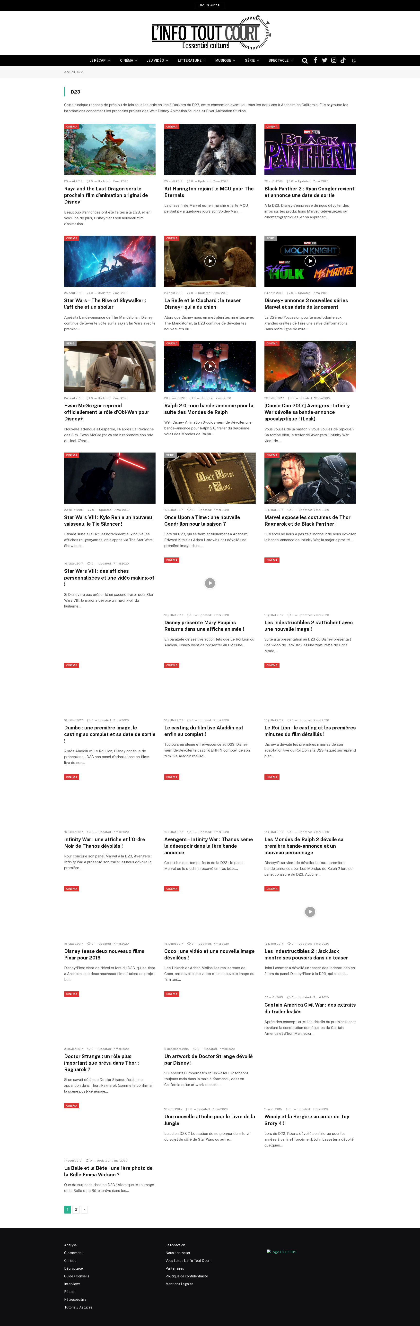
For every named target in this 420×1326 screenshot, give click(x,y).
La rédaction (175, 1245)
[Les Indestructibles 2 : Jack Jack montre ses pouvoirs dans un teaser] (310, 912)
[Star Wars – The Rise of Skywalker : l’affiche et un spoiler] (110, 261)
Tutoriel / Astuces (78, 1307)
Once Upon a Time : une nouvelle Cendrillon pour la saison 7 (202, 520)
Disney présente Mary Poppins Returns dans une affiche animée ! (204, 626)
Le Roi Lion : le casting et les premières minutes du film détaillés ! (310, 731)
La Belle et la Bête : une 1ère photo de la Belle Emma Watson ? (108, 1171)
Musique (223, 60)
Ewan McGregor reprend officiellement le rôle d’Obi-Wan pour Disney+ (106, 412)
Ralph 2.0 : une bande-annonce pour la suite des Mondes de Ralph (208, 409)
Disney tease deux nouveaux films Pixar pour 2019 (104, 954)
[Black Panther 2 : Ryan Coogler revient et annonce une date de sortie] (310, 149)
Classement (73, 1253)
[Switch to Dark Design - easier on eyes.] (353, 60)
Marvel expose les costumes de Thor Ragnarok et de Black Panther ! (307, 520)
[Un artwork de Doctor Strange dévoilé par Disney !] (210, 1017)
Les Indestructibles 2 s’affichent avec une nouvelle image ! (308, 626)
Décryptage (73, 1268)
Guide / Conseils (76, 1276)
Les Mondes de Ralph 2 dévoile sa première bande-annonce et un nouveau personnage (303, 846)
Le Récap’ (97, 60)
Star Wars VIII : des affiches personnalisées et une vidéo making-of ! (109, 577)
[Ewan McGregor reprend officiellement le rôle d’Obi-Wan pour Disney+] (110, 366)
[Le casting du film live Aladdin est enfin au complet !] (210, 688)
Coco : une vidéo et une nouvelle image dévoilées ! (209, 954)
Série (250, 60)
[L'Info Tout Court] (210, 33)
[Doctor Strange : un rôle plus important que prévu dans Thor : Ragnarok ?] (110, 1017)
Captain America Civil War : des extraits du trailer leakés (310, 1008)
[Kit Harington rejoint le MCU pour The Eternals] (210, 149)
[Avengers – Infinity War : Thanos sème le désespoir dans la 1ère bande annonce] (210, 800)
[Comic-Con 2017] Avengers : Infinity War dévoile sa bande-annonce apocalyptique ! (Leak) (307, 412)
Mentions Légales (179, 1284)
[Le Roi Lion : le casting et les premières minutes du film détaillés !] (310, 688)
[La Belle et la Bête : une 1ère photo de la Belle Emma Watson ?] (110, 1129)
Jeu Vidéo (155, 60)
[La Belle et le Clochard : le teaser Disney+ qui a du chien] (210, 261)
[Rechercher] (305, 60)
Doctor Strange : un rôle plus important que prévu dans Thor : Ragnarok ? (101, 1062)
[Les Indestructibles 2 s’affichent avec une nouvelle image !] (310, 583)
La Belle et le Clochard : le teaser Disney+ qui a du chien (202, 304)
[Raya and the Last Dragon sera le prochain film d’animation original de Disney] (110, 149)
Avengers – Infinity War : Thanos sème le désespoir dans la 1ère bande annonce (208, 846)
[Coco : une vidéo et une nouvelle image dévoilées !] (210, 912)
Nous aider (210, 5)
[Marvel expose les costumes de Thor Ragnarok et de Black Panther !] (310, 478)
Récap (69, 1292)
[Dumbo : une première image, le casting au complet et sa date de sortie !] (110, 688)
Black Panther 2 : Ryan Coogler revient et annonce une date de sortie (309, 192)
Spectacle (279, 60)
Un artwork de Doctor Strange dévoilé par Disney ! (208, 1059)
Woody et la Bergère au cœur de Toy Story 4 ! (306, 1120)
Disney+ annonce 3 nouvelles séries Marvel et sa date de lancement (306, 304)
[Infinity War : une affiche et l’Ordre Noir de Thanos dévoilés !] (110, 800)
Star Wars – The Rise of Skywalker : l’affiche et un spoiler (105, 304)
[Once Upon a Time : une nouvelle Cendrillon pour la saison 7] (210, 478)
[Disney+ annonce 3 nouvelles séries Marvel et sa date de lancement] (310, 261)
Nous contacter (178, 1253)
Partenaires (175, 1268)
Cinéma (126, 60)
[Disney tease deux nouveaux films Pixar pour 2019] (110, 912)
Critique (70, 1261)
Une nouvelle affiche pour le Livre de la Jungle (209, 1120)
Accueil (69, 72)
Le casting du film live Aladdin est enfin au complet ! (203, 731)
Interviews (72, 1284)
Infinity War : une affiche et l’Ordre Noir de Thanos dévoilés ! (104, 843)
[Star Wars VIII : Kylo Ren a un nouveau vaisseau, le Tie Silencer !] (110, 478)
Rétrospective (75, 1299)
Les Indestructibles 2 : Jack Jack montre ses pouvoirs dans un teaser (306, 954)
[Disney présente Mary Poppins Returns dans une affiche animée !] (210, 583)
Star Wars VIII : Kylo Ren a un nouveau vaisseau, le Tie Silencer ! (108, 520)
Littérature (189, 60)
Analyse (70, 1245)
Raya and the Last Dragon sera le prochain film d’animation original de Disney (106, 195)
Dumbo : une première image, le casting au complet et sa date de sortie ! (110, 734)
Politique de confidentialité (187, 1276)
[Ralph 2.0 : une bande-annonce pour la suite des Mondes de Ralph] (210, 366)
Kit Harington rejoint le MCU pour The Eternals (209, 192)
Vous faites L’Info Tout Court (188, 1261)
